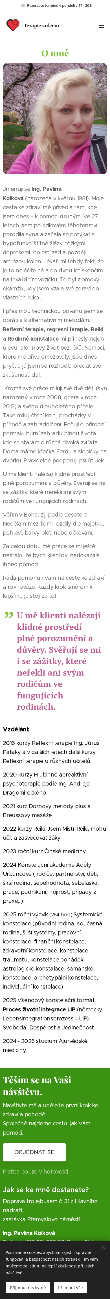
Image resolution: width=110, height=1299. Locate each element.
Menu (101, 25)
